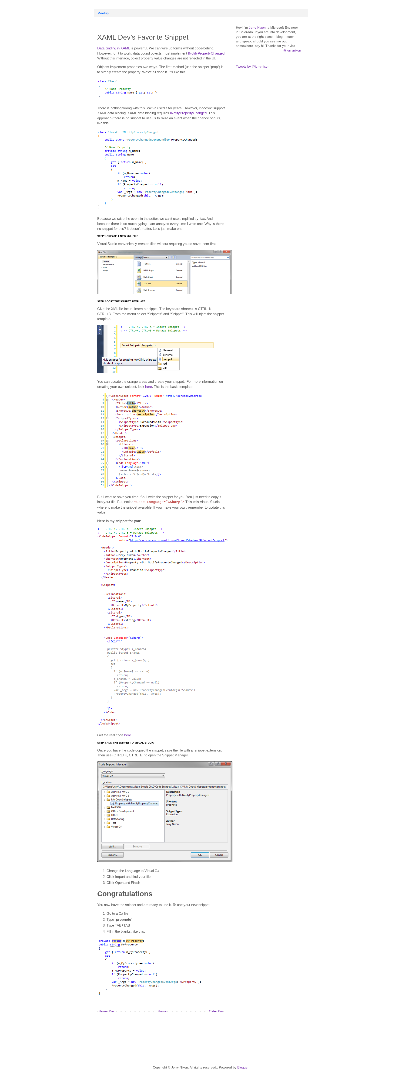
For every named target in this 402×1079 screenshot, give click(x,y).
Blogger (242, 1067)
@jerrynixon (292, 50)
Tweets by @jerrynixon (252, 66)
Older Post (216, 1011)
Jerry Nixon (257, 27)
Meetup (103, 13)
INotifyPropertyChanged (206, 53)
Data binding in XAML (113, 48)
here (148, 387)
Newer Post (106, 1011)
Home (162, 1011)
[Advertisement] (151, 1028)
